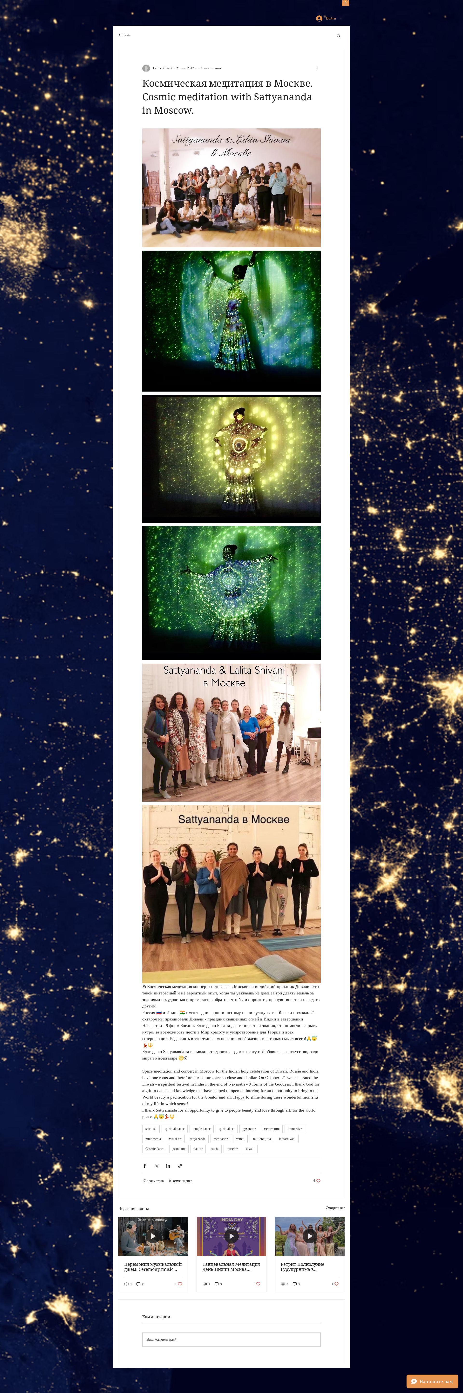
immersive (295, 1129)
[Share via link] (180, 1166)
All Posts (124, 35)
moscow (232, 1149)
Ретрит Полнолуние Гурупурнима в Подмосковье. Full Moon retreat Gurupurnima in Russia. (307, 1267)
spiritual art (226, 1129)
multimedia (153, 1139)
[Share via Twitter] (156, 1166)
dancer (198, 1149)
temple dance (202, 1129)
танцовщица (262, 1139)
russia (214, 1149)
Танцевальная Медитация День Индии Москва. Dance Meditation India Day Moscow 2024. (231, 1267)
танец (240, 1139)
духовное (249, 1129)
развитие (178, 1149)
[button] (338, 35)
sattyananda (197, 1139)
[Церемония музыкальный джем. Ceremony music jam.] (153, 1236)
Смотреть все (335, 1208)
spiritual (151, 1129)
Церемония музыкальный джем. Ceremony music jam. (153, 1267)
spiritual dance (174, 1129)
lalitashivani (287, 1139)
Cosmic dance (154, 1149)
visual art (175, 1139)
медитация (271, 1129)
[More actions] (318, 68)
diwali (250, 1149)
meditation (221, 1139)
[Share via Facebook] (144, 1166)
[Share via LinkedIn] (168, 1166)
